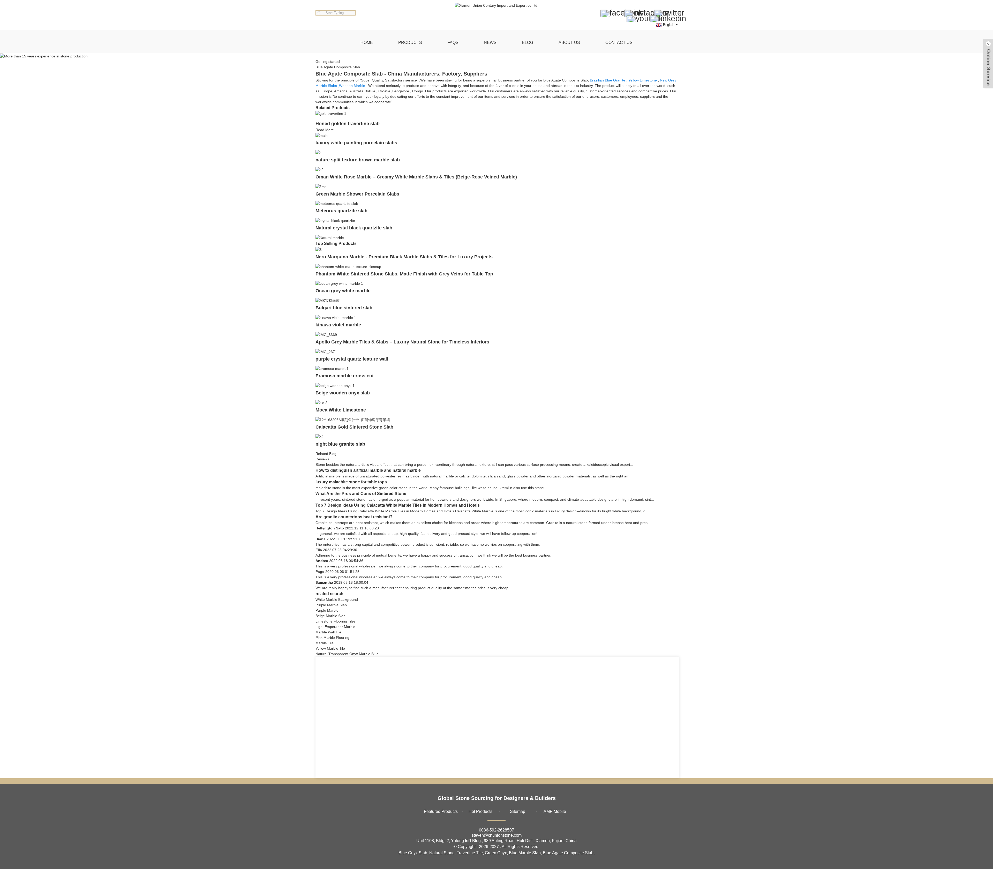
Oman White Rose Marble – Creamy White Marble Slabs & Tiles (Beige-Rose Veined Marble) (416, 176)
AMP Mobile (555, 811)
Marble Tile (324, 643)
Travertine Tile (470, 853)
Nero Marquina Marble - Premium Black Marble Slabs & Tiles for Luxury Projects (404, 256)
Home (366, 42)
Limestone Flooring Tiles (335, 621)
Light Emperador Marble (335, 627)
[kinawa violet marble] (335, 317)
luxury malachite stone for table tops (351, 482)
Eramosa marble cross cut (344, 375)
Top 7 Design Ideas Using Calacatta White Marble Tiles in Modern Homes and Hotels (397, 505)
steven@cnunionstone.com (497, 835)
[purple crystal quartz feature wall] (326, 351)
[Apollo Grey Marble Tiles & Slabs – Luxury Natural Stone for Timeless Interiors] (326, 334)
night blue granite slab (340, 444)
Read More (324, 130)
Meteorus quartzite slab (341, 210)
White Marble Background (336, 599)
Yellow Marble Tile (330, 648)
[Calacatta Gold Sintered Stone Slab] (352, 419)
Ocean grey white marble (343, 290)
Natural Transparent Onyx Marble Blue (347, 654)
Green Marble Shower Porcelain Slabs (357, 194)
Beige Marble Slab (330, 616)
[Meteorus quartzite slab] (336, 203)
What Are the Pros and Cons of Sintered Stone (360, 493)
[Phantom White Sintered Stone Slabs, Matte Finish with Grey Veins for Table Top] (348, 266)
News (490, 42)
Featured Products (441, 811)
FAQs (452, 42)
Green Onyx (496, 853)
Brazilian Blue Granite (607, 80)
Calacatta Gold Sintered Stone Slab (354, 427)
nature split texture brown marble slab (357, 159)
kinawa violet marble (338, 324)
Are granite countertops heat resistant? (354, 517)
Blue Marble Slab (525, 853)
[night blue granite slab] (319, 437)
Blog (527, 42)
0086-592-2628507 (496, 830)
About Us (569, 42)
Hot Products (480, 811)
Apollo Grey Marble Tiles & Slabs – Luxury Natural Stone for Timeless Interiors (402, 341)
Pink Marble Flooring (332, 637)
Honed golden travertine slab (347, 123)
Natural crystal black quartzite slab (353, 227)
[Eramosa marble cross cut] (332, 368)
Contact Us (619, 42)
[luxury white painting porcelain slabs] (321, 135)
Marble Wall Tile (328, 632)
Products (410, 42)
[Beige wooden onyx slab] (335, 385)
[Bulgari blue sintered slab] (327, 300)
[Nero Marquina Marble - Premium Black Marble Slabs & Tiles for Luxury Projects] (318, 249)
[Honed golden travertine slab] (330, 113)
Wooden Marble (352, 86)
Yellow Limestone (642, 80)
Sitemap (517, 811)
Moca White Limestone (340, 410)
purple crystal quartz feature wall (351, 359)
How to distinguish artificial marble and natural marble (368, 470)
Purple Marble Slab (331, 605)
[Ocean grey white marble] (339, 283)
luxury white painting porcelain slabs (356, 142)
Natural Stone (442, 853)
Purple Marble (326, 610)
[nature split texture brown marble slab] (318, 152)
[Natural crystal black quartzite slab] (335, 220)
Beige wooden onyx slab (342, 392)
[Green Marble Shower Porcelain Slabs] (320, 186)
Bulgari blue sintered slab (343, 307)
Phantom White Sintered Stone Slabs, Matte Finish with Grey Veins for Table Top (404, 273)
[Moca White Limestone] (321, 402)
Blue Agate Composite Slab (568, 853)
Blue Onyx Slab (412, 853)
